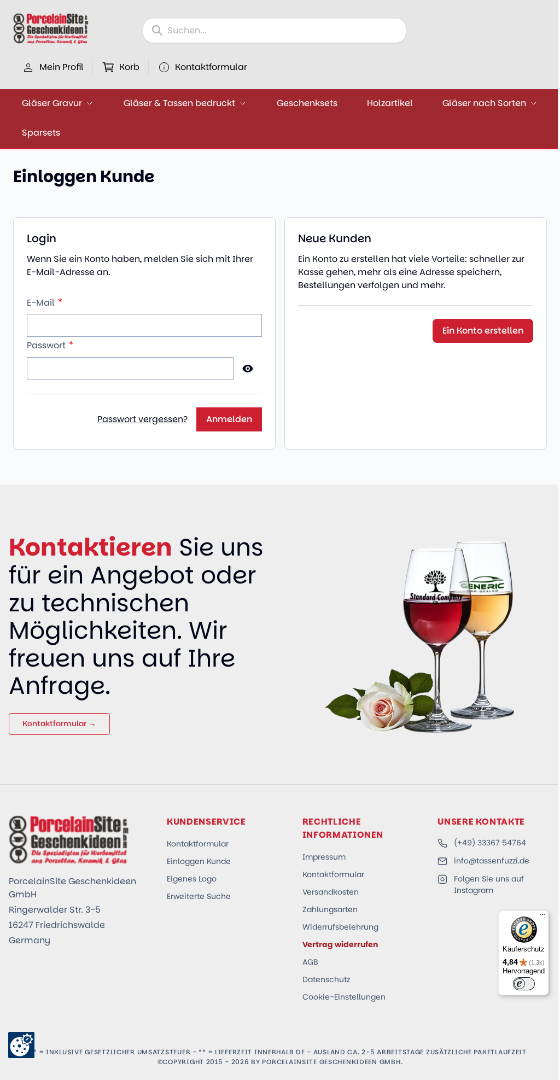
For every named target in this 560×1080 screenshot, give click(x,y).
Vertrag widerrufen (340, 944)
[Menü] (542, 917)
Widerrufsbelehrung (340, 926)
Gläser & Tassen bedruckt (179, 103)
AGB (310, 961)
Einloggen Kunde (199, 861)
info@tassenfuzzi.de (491, 860)
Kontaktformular (198, 843)
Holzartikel (390, 103)
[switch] (524, 983)
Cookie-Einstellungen (344, 996)
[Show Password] (248, 369)
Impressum (324, 856)
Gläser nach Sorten (484, 103)
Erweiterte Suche (199, 896)
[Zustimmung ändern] (21, 1045)
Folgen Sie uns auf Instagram (489, 884)
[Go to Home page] (51, 28)
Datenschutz (326, 979)
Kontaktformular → (59, 723)
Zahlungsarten (330, 909)
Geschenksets (307, 103)
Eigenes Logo (192, 878)
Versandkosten (330, 891)
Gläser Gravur (52, 103)
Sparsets (41, 132)
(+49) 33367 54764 (490, 842)
